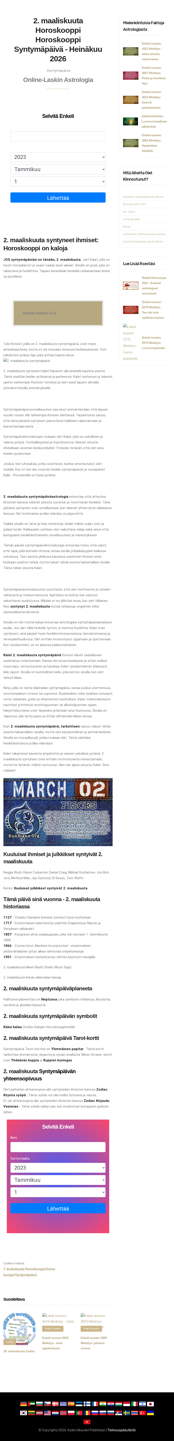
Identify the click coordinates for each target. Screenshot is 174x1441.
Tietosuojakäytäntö (122, 1430)
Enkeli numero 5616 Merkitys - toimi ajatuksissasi (55, 1343)
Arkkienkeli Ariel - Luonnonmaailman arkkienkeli (154, 121)
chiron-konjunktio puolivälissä (143, 241)
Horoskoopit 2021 (134, 204)
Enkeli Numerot (53, 1328)
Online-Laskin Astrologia (58, 79)
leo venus (129, 211)
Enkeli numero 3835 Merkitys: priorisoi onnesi (94, 1343)
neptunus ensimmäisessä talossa (143, 196)
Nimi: (13, 127)
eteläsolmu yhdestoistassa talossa (144, 234)
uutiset (9, 1342)
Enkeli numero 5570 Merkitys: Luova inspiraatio (153, 343)
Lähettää (58, 198)
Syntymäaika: (20, 148)
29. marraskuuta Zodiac (19, 1351)
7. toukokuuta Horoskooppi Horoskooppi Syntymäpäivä (29, 1269)
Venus (127, 226)
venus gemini (131, 219)
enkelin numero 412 (39, 313)
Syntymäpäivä (58, 70)
